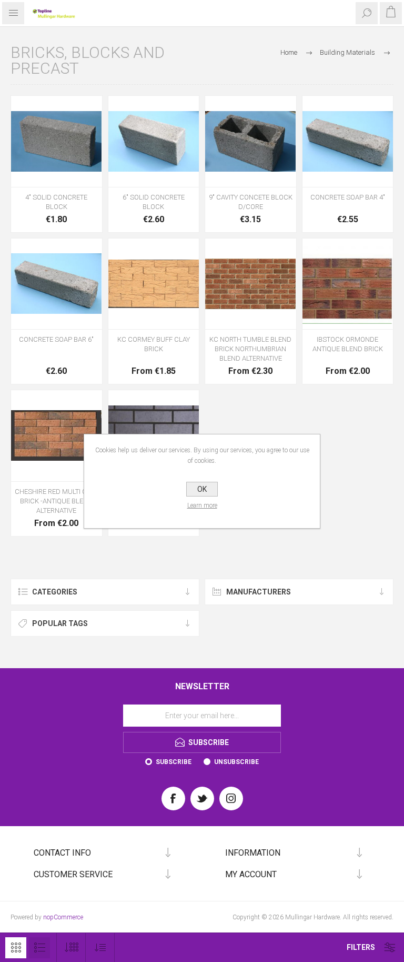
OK (202, 489)
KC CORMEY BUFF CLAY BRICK (153, 344)
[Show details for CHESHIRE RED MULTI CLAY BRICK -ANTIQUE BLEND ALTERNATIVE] (56, 435)
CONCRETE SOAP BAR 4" (347, 197)
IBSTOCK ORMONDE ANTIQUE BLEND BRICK (347, 344)
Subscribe (173, 762)
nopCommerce (63, 917)
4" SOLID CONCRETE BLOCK (56, 202)
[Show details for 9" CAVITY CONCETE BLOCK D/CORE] (250, 141)
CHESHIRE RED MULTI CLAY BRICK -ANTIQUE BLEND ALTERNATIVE (56, 501)
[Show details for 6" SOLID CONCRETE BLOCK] (153, 141)
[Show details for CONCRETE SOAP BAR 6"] (56, 284)
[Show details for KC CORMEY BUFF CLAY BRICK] (153, 284)
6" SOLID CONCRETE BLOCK (154, 202)
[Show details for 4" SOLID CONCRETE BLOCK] (56, 141)
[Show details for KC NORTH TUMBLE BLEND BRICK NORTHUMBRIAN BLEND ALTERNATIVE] (250, 284)
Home (288, 52)
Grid (15, 947)
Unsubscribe (236, 762)
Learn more (202, 505)
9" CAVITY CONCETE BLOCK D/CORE (250, 202)
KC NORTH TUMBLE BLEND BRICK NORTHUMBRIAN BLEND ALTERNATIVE (250, 348)
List (39, 947)
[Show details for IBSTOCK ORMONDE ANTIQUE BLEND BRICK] (347, 284)
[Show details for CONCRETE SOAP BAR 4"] (347, 141)
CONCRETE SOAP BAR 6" (56, 339)
